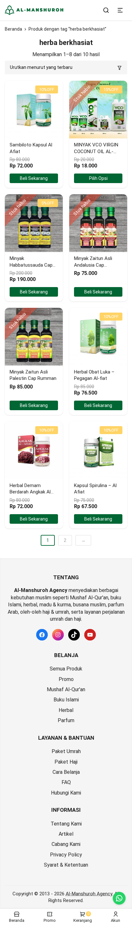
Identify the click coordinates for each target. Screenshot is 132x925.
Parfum (66, 720)
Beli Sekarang (34, 291)
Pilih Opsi (98, 178)
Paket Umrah (66, 751)
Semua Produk (66, 669)
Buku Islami (66, 700)
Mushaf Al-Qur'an (66, 689)
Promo (66, 679)
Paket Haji (66, 762)
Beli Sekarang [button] (34, 178)
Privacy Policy (66, 855)
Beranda (13, 29)
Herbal (66, 710)
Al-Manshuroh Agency (89, 894)
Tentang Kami (66, 824)
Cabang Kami (66, 844)
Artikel (66, 834)
